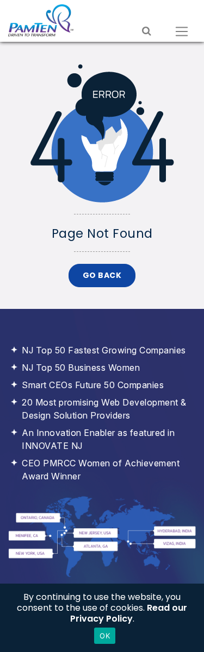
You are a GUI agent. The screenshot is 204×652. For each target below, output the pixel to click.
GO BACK (102, 275)
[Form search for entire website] (146, 31)
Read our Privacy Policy (129, 613)
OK (105, 635)
